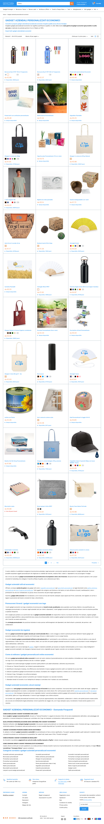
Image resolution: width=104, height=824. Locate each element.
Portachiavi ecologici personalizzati (78, 756)
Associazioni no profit (45, 797)
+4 (82, 245)
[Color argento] (77, 289)
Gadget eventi (72, 768)
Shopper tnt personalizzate (43, 759)
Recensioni (25, 800)
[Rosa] (82, 74)
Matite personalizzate (9, 765)
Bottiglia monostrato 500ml (44, 550)
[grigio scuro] (8, 333)
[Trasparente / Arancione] (8, 74)
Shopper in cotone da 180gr (12, 156)
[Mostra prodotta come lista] (98, 36)
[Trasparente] (5, 74)
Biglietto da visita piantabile (45, 199)
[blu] (8, 202)
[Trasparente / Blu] (10, 74)
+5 (50, 552)
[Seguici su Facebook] (62, 819)
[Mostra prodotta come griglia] (95, 36)
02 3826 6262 (62, 781)
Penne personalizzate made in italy (46, 763)
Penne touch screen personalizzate (78, 763)
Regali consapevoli (44, 795)
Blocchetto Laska (9, 506)
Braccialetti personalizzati (10, 768)
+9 (50, 376)
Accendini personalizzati (43, 754)
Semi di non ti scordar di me (12, 243)
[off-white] (10, 202)
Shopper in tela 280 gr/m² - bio (13, 374)
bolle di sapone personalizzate (24, 590)
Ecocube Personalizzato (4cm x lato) (47, 330)
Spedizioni (62, 797)
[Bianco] (77, 74)
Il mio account (81, 4)
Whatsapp (61, 783)
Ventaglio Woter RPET (43, 286)
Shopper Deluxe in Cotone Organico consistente (18, 330)
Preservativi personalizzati (43, 770)
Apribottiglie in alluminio (11, 550)
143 (57, 562)
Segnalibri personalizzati (43, 765)
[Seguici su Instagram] (65, 819)
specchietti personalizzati (65, 588)
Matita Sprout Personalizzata (45, 115)
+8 (17, 333)
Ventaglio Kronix (74, 243)
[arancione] (40, 376)
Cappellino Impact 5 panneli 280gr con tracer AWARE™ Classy (82, 461)
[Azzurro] (42, 376)
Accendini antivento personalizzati (13, 754)
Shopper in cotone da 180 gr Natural (80, 156)
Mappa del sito (26, 805)
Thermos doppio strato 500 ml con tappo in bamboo (84, 286)
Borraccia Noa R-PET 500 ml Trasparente (48, 72)
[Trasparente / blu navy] (12, 74)
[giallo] (73, 246)
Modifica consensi (8, 795)
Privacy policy (63, 805)
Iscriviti (84, 809)
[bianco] (77, 246)
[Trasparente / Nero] (14, 74)
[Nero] (70, 74)
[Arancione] (80, 289)
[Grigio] (12, 158)
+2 (17, 74)
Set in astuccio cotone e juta (45, 417)
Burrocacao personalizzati (10, 756)
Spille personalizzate (74, 770)
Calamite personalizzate (43, 768)
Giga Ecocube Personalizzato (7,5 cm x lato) (49, 156)
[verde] (12, 333)
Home (4, 14)
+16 (18, 202)
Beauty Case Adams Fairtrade (78, 506)
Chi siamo (25, 797)
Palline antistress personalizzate (45, 756)
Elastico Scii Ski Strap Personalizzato (15, 461)
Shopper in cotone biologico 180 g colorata (49, 461)
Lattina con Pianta (10, 417)
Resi (60, 800)
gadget (31, 647)
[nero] (5, 202)
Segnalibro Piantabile (76, 115)
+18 (18, 158)
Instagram (25, 802)
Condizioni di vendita (65, 802)
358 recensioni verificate (25, 818)
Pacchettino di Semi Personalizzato (79, 330)
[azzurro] (38, 463)
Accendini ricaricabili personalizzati (78, 754)
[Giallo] (73, 74)
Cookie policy (63, 807)
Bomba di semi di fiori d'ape (44, 243)
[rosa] (80, 376)
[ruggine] (5, 333)
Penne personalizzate (9, 763)
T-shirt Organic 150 (10, 199)
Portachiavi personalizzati (10, 759)
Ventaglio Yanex (74, 374)
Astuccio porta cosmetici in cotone (79, 550)
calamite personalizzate (81, 691)
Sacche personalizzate (42, 761)
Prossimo (94, 562)
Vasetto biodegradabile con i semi (79, 199)
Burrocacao (40, 374)
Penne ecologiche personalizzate (77, 761)
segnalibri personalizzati (48, 588)
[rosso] (12, 202)
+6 (50, 463)
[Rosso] (75, 74)
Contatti (24, 795)
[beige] (70, 158)
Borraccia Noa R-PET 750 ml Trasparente (16, 72)
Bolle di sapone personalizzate (77, 765)
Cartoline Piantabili (10, 286)
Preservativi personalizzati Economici (80, 72)
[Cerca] (72, 3)
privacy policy (88, 799)
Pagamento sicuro (64, 795)
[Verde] (80, 74)
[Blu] (8, 158)
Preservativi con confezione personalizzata (17, 115)
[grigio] (14, 202)
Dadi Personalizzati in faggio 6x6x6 (80, 417)
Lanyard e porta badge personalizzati (14, 770)
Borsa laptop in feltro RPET (44, 506)
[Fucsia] (10, 158)
